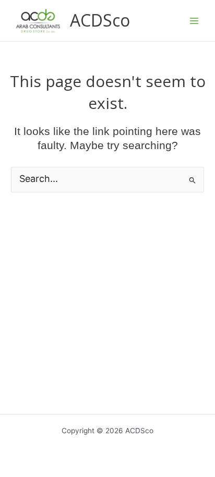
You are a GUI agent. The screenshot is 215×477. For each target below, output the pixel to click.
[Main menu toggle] (194, 20)
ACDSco (100, 20)
